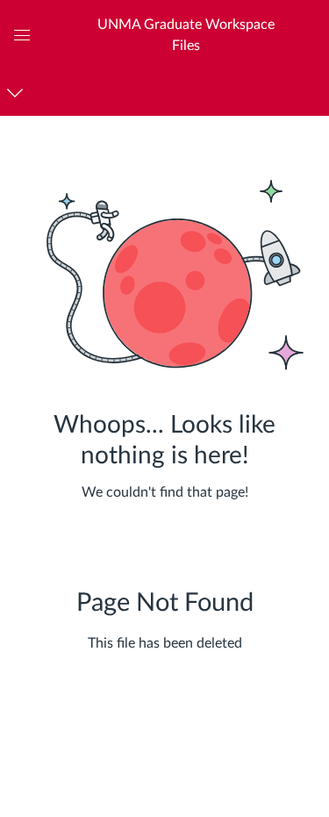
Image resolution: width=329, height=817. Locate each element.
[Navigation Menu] (18, 92)
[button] (185, 34)
